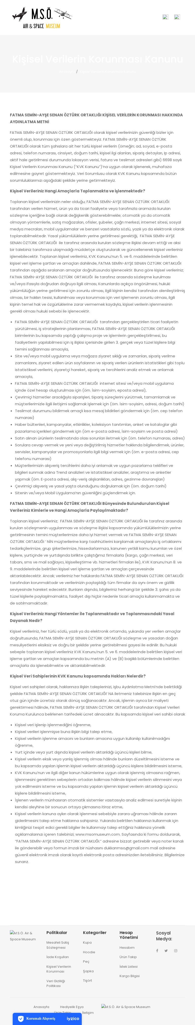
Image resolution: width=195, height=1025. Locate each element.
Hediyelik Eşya (72, 1006)
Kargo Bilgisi (130, 976)
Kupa (87, 942)
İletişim (88, 1012)
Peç (86, 961)
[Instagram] (175, 951)
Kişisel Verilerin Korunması (58, 969)
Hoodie (89, 952)
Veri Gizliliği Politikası (55, 984)
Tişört (87, 980)
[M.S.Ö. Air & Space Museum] (41, 17)
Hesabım (127, 947)
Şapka (88, 971)
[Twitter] (166, 951)
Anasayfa (67, 71)
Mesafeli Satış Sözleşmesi (57, 945)
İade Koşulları (57, 957)
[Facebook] (157, 951)
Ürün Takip (128, 957)
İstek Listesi (129, 966)
